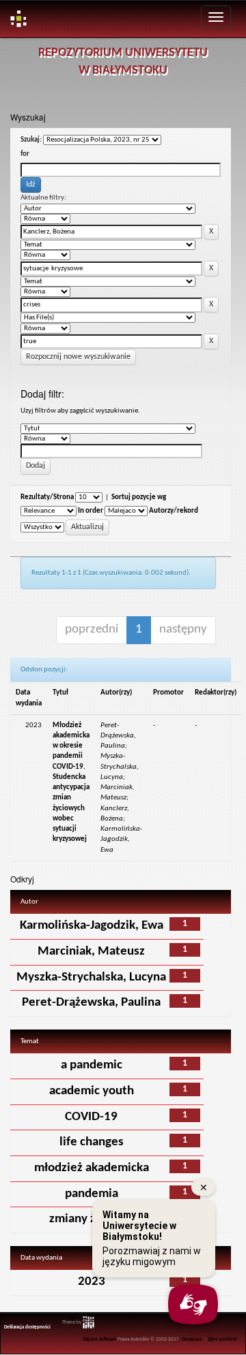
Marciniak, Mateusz (91, 951)
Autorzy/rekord (173, 511)
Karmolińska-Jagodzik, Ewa (91, 925)
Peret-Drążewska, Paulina (91, 1002)
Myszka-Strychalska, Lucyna (91, 977)
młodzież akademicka (91, 1168)
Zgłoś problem (222, 1339)
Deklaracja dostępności (27, 1327)
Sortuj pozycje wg (138, 497)
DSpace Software (99, 1339)
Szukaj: (31, 140)
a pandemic (91, 1065)
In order (90, 511)
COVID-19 (91, 1117)
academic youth (91, 1091)
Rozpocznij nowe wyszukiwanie (78, 357)
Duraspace (192, 1339)
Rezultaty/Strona (47, 497)
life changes (91, 1142)
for (24, 154)
